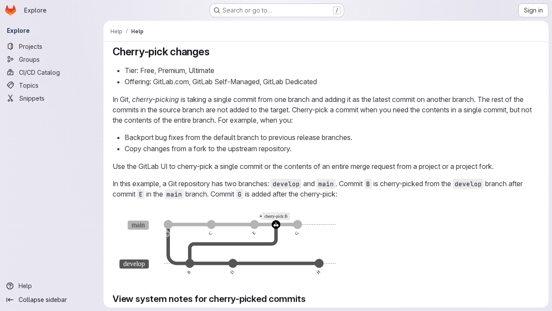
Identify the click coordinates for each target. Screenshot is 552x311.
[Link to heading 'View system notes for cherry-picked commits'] (311, 298)
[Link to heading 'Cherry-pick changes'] (214, 51)
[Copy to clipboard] (529, 216)
